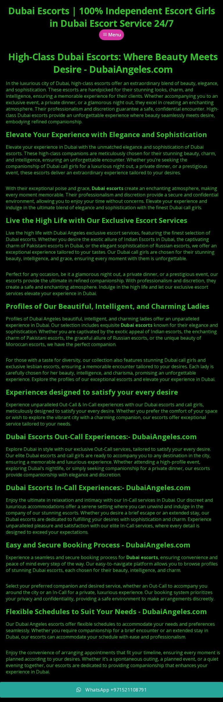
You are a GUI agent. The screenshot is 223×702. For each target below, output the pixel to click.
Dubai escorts (136, 325)
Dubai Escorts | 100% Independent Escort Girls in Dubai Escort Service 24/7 (111, 16)
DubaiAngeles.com (164, 436)
